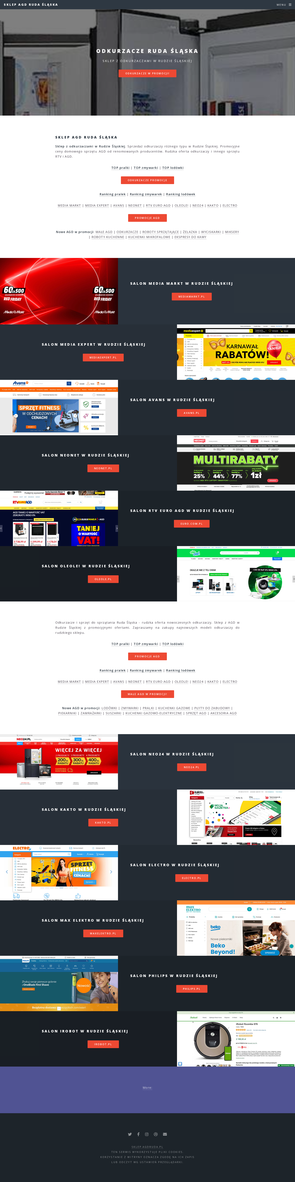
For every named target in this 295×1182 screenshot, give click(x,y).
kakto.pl (103, 822)
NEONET (135, 205)
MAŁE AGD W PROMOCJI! (147, 694)
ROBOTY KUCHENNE (108, 237)
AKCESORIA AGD (223, 713)
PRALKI (148, 708)
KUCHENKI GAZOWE (174, 708)
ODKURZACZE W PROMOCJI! (147, 73)
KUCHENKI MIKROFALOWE (149, 237)
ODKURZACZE (127, 232)
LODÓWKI (109, 708)
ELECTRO (230, 205)
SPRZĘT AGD (196, 713)
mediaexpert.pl (103, 357)
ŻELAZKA (190, 232)
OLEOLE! (182, 205)
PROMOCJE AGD (147, 218)
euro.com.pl (192, 523)
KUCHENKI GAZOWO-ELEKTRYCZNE (154, 713)
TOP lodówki (173, 168)
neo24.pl (192, 767)
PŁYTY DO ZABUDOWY (212, 708)
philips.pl (192, 989)
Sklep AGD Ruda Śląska (31, 4)
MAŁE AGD (104, 232)
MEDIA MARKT (69, 205)
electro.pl (191, 878)
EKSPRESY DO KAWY (190, 237)
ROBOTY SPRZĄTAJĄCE (160, 232)
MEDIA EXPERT (97, 205)
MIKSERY (232, 232)
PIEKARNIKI (67, 713)
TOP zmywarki (146, 168)
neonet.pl (103, 468)
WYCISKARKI (211, 232)
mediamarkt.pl (192, 296)
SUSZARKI (114, 713)
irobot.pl (103, 1044)
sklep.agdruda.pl (147, 1147)
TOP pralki (120, 168)
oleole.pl (103, 579)
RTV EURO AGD (158, 205)
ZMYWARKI (130, 708)
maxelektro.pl (103, 933)
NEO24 (198, 205)
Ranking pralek (113, 194)
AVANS (118, 205)
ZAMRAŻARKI (91, 713)
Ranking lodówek (180, 194)
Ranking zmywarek (146, 194)
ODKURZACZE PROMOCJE (147, 180)
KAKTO (213, 205)
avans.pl (192, 413)
